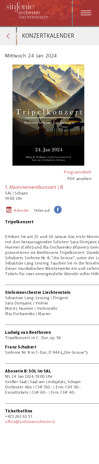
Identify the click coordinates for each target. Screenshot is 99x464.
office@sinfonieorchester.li (30, 422)
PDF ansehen (79, 179)
